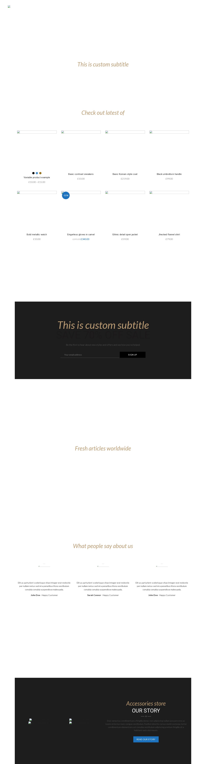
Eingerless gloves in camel (81, 234)
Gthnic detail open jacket (125, 234)
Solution (110, 6)
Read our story (145, 739)
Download (141, 6)
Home (81, 6)
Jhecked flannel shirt (169, 234)
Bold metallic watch (37, 234)
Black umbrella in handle (169, 174)
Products (94, 6)
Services (125, 6)
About (155, 6)
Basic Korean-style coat (125, 174)
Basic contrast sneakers (80, 174)
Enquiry (181, 6)
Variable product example (37, 177)
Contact (168, 6)
